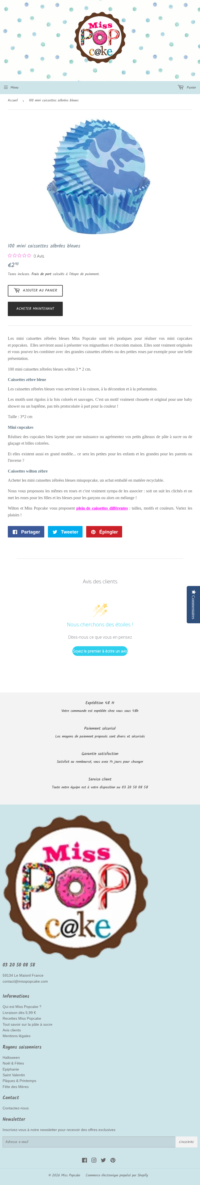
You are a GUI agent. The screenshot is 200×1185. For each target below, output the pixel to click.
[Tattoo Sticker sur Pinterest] (113, 1161)
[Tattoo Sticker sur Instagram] (94, 1161)
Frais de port (41, 274)
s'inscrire (186, 1142)
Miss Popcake (70, 1175)
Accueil (13, 100)
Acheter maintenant (35, 309)
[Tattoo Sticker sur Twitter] (103, 1161)
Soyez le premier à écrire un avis (100, 651)
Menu (14, 87)
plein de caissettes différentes (102, 508)
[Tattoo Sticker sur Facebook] (84, 1161)
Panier (190, 87)
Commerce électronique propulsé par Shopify (117, 1175)
